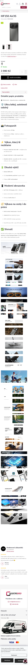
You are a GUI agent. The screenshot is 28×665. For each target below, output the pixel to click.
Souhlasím (21, 661)
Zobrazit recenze (10, 551)
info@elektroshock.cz (15, 601)
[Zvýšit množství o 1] (26, 71)
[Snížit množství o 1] (26, 73)
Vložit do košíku (15, 77)
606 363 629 (15, 604)
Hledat (24, 7)
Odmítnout (7, 660)
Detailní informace (11, 56)
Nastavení (14, 655)
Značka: (4, 88)
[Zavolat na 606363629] (17, 4)
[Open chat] (25, 661)
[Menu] (26, 4)
